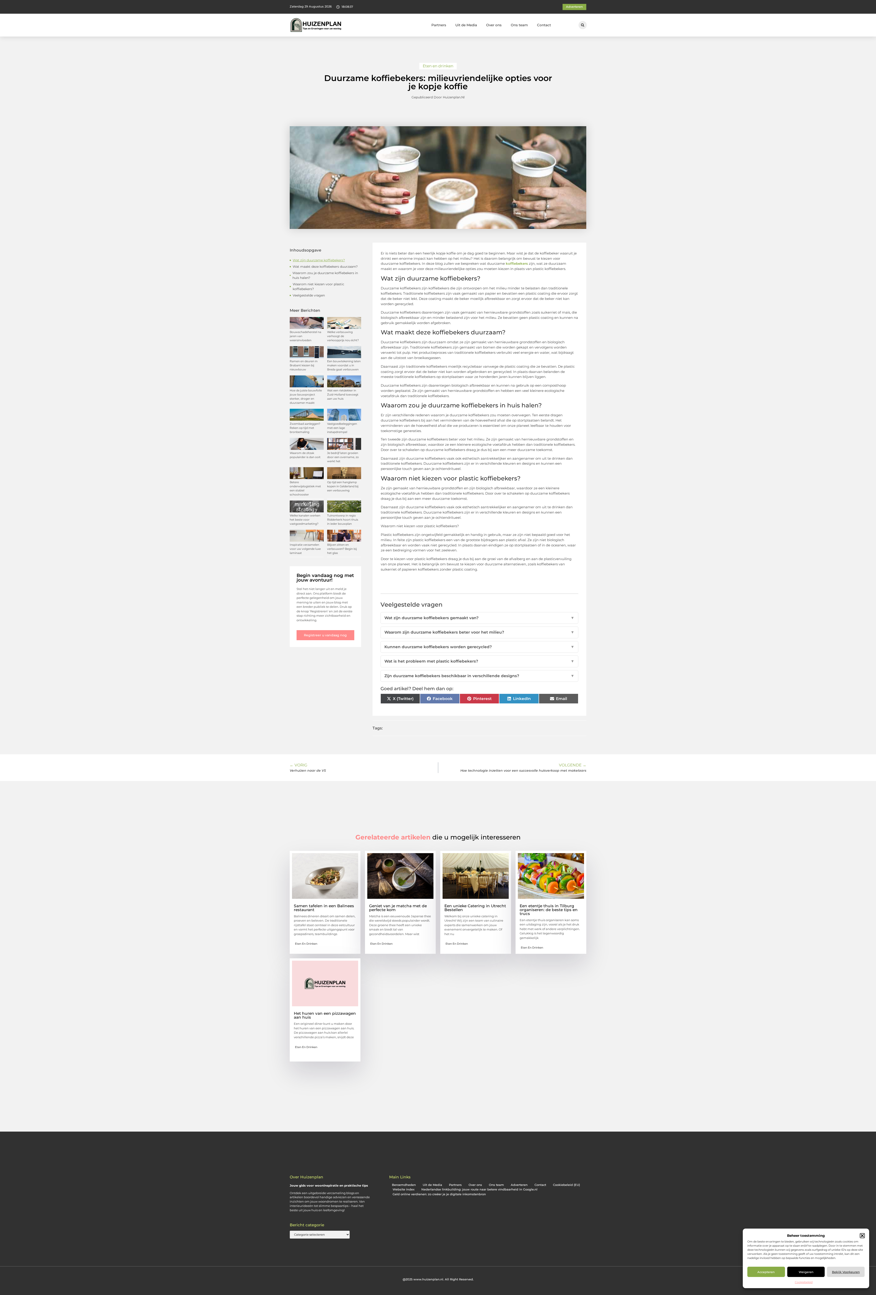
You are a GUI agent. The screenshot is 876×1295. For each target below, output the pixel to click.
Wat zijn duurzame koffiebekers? (319, 260)
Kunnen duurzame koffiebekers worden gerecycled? (479, 647)
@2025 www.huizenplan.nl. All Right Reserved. (438, 1279)
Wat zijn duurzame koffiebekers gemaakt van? (479, 618)
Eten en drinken (438, 66)
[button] (862, 1235)
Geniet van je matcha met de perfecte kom (398, 908)
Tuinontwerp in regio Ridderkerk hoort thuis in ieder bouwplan (342, 519)
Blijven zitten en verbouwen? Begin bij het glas (342, 549)
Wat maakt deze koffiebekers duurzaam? (325, 267)
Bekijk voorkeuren (846, 1272)
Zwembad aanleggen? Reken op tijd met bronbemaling (305, 428)
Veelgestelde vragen (309, 295)
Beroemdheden (404, 1185)
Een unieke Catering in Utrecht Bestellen (475, 908)
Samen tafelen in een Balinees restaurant (324, 908)
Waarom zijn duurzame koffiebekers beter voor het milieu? (479, 632)
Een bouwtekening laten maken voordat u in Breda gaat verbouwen (344, 365)
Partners (438, 25)
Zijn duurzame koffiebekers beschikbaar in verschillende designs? (479, 676)
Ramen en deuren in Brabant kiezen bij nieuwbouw (304, 365)
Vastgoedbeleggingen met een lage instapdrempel (342, 428)
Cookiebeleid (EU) (566, 1185)
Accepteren (766, 1272)
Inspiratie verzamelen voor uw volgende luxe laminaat (305, 549)
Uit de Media (466, 25)
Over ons (494, 25)
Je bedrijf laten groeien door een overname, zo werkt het (343, 457)
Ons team (519, 25)
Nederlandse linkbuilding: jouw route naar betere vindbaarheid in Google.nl (479, 1189)
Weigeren (806, 1272)
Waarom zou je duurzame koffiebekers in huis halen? (325, 275)
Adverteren (519, 1185)
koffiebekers (517, 263)
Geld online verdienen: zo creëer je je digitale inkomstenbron (439, 1194)
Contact (544, 25)
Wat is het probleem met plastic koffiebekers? (479, 661)
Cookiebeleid (804, 1282)
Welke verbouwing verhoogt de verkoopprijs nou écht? (343, 336)
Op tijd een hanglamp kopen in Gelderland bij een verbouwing (342, 486)
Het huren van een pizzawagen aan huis (325, 1015)
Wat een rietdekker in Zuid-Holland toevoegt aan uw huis (342, 394)
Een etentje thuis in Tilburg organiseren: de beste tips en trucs (549, 910)
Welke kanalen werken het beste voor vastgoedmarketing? (305, 519)
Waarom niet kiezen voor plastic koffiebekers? (318, 286)
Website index (404, 1189)
